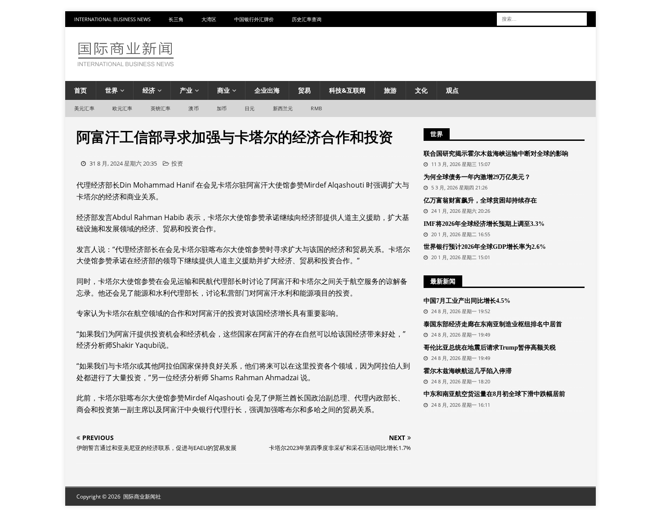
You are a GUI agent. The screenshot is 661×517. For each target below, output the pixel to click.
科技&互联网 (347, 90)
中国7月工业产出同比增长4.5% (467, 300)
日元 (250, 108)
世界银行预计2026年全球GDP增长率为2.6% (485, 246)
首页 (80, 90)
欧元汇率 (122, 108)
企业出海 (267, 90)
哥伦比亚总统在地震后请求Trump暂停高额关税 (490, 347)
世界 (111, 90)
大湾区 (208, 19)
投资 (177, 163)
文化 (421, 90)
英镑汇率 (161, 108)
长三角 (176, 19)
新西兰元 (283, 108)
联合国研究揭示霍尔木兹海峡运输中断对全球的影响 (496, 153)
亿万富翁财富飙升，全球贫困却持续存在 (480, 200)
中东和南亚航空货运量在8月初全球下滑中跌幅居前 (494, 394)
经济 (149, 90)
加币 (222, 108)
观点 (452, 90)
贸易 (304, 90)
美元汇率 (84, 108)
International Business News (112, 19)
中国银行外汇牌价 (254, 19)
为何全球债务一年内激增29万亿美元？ (477, 177)
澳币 (193, 108)
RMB (316, 108)
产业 (186, 90)
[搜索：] (542, 18)
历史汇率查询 (307, 19)
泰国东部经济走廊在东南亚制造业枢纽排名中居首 (493, 324)
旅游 (390, 90)
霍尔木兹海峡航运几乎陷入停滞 (468, 371)
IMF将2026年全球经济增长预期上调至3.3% (484, 223)
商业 (223, 90)
